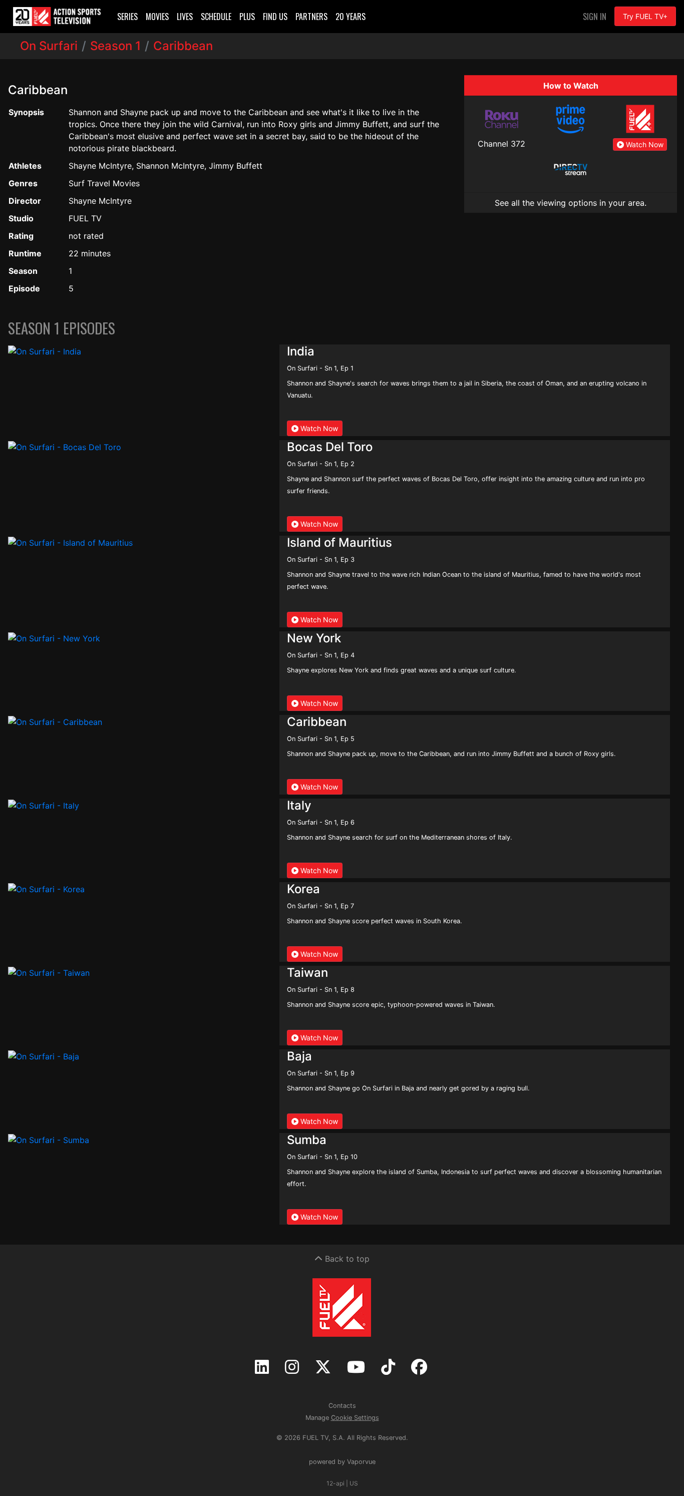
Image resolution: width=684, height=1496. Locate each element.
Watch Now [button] (643, 144)
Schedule (216, 17)
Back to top (346, 1259)
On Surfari (49, 46)
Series (127, 17)
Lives (185, 17)
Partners (311, 17)
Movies (157, 17)
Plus (247, 17)
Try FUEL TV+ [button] (645, 16)
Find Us (275, 17)
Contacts (342, 1405)
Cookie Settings (355, 1417)
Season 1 (115, 46)
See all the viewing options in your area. (570, 203)
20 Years (350, 17)
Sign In (594, 17)
